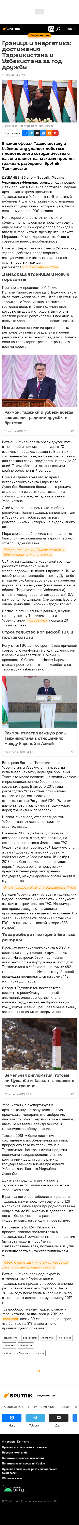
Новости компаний (14, 1452)
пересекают (37, 620)
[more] (72, 431)
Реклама (41, 1447)
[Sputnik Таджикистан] (12, 30)
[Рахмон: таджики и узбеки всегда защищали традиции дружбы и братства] (39, 381)
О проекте (9, 1441)
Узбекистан (25, 1345)
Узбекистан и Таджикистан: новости (24, 1353)
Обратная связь (12, 1478)
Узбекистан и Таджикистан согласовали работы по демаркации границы (35, 1264)
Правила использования (18, 1447)
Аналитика (47, 1337)
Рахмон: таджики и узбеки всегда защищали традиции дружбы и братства (38, 417)
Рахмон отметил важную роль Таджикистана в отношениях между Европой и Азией (35, 738)
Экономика (64, 1337)
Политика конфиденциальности (23, 1458)
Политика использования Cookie (23, 1463)
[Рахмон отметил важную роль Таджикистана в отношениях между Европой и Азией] (39, 702)
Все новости (30, 1337)
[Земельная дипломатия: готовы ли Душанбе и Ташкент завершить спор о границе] (39, 1044)
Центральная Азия (41, 1407)
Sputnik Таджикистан (40, 267)
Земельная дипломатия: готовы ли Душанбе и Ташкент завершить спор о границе (39, 1080)
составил (10, 1318)
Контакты (23, 1441)
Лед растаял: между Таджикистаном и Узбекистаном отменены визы (34, 552)
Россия (64, 1407)
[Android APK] (14, 1489)
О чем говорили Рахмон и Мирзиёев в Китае (39, 887)
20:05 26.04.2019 (13, 75)
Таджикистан (11, 1337)
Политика (9, 1345)
